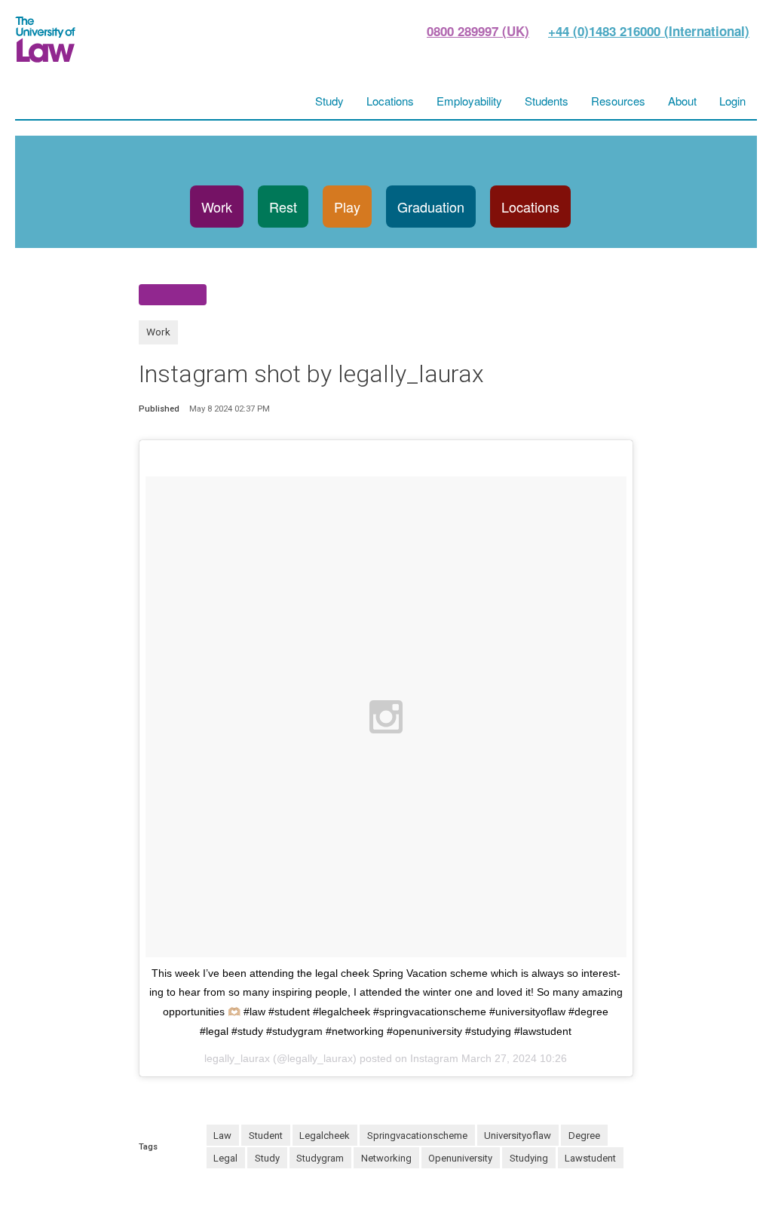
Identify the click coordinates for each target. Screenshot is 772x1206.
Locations (530, 206)
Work (216, 206)
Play (347, 206)
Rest (283, 206)
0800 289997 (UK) (478, 31)
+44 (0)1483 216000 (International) (648, 31)
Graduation (430, 206)
